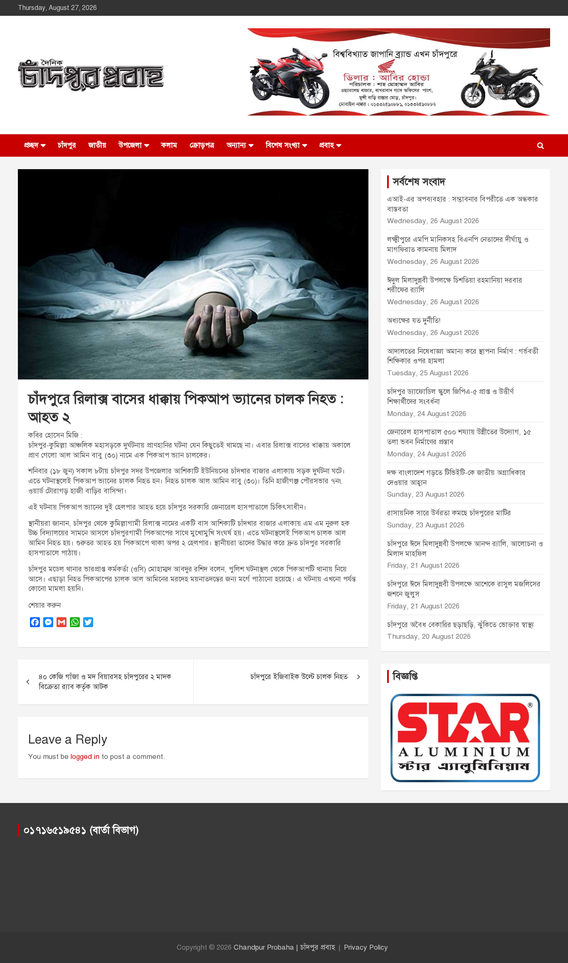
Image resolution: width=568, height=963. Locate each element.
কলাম (169, 145)
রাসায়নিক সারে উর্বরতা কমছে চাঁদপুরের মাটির (450, 513)
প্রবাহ (326, 145)
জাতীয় (97, 145)
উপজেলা (130, 145)
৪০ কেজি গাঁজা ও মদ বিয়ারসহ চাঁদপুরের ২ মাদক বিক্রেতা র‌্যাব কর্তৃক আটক (105, 681)
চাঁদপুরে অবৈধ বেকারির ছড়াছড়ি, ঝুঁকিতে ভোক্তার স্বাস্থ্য (460, 625)
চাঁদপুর (67, 145)
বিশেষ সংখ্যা (283, 145)
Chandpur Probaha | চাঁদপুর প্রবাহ (284, 947)
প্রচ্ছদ (31, 145)
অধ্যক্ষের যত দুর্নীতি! (413, 320)
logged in (85, 756)
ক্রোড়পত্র (202, 145)
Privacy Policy (366, 947)
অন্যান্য (236, 145)
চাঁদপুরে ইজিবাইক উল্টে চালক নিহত (299, 676)
